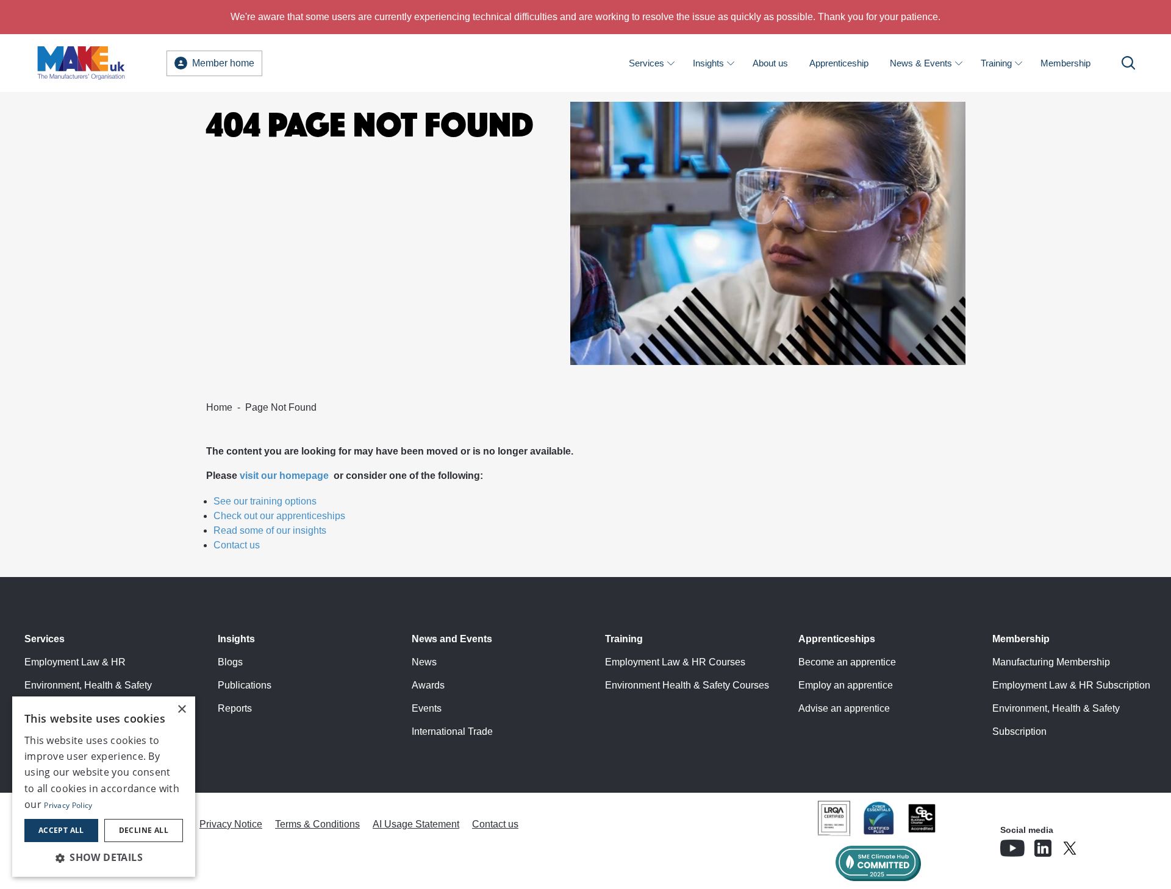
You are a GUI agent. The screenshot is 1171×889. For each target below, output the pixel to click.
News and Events (452, 639)
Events (427, 708)
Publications (244, 685)
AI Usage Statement (416, 824)
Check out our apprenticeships (279, 516)
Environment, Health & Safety (88, 685)
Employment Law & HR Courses (675, 662)
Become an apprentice (847, 662)
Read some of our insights (269, 530)
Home (219, 407)
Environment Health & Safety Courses (687, 685)
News (424, 662)
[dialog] (103, 786)
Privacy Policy (68, 805)
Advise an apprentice (844, 708)
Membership (1065, 63)
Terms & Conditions (317, 824)
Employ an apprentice (845, 685)
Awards (428, 685)
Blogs (230, 662)
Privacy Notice (230, 824)
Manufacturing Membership (1051, 662)
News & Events (921, 63)
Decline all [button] (143, 830)
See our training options (265, 501)
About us (770, 63)
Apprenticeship (838, 63)
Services (646, 63)
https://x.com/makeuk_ (1104, 844)
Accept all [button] (61, 830)
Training (996, 63)
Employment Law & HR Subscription (1071, 685)
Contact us (236, 545)
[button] (103, 857)
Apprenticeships (836, 639)
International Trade (452, 731)
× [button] (181, 709)
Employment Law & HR (75, 662)
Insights (708, 63)
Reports (235, 708)
